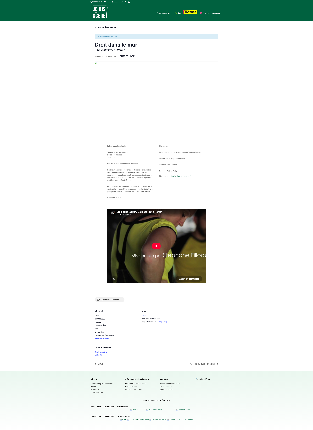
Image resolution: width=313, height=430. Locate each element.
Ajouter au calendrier (110, 299)
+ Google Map (161, 321)
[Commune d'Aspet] (158, 420)
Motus (100, 363)
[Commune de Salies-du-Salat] (180, 420)
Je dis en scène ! (101, 352)
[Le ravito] (134, 410)
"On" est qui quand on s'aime (203, 363)
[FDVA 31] (123, 420)
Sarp (143, 315)
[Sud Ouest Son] (183, 410)
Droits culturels (190, 12)
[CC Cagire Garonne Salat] (138, 420)
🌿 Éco (178, 13)
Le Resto (98, 355)
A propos (216, 13)
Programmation (163, 13)
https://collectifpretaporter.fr (180, 176)
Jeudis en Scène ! (102, 338)
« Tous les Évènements (105, 27)
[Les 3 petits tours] (154, 410)
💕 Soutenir (205, 13)
